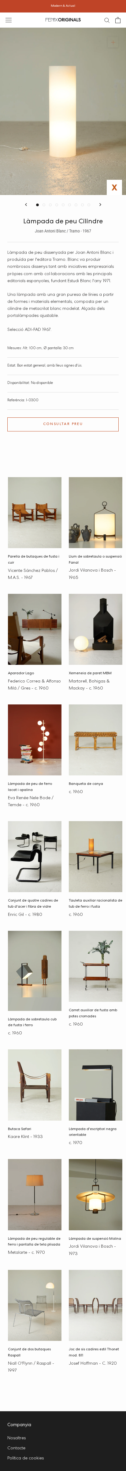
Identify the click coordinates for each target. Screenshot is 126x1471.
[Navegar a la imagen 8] (82, 205)
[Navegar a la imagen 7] (76, 205)
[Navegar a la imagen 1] (37, 205)
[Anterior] (26, 204)
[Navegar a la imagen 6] (69, 205)
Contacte (16, 1448)
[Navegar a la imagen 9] (88, 205)
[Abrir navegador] (9, 20)
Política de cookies (25, 1458)
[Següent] (100, 204)
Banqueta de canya (86, 784)
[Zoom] (113, 42)
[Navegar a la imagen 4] (56, 205)
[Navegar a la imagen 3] (50, 205)
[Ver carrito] (117, 20)
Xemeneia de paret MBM (90, 673)
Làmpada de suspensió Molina (95, 1239)
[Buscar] (107, 20)
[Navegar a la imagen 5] (63, 205)
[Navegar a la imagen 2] (44, 205)
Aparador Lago (21, 673)
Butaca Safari (19, 1129)
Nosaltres (16, 1438)
